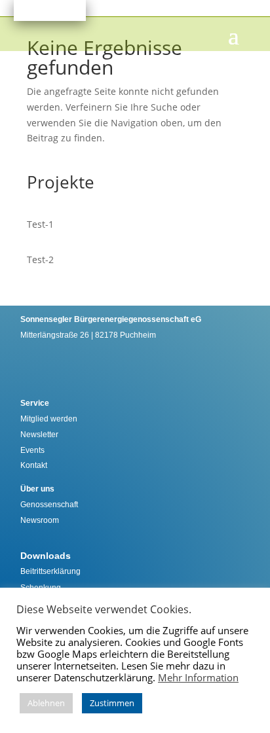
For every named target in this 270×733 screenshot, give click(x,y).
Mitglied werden (48, 418)
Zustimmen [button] (112, 703)
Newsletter (39, 434)
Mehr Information (198, 677)
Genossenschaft (49, 504)
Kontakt (33, 465)
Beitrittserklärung (50, 571)
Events (32, 450)
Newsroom (39, 520)
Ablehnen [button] (46, 703)
